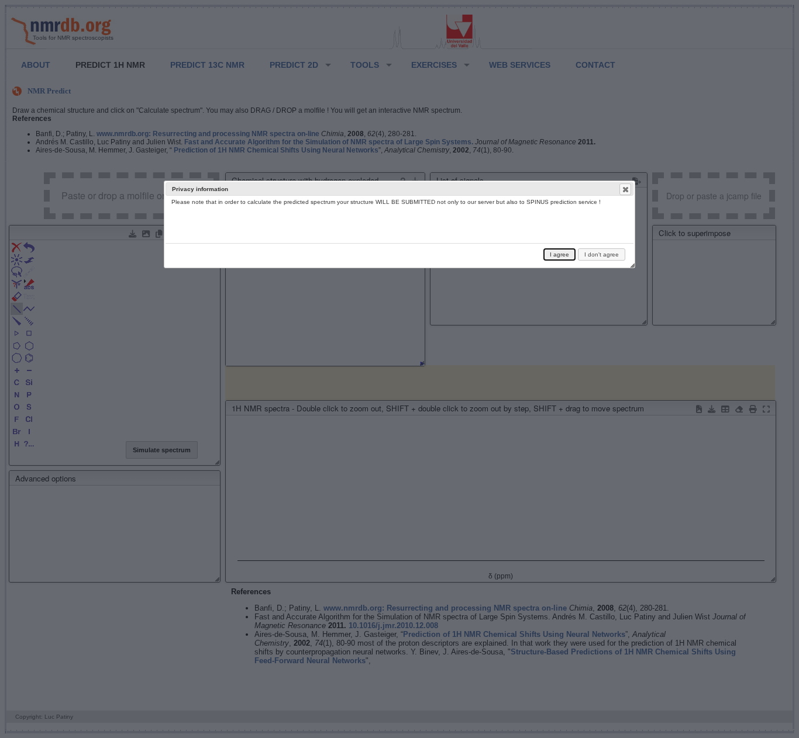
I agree (559, 254)
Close (625, 189)
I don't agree (601, 254)
